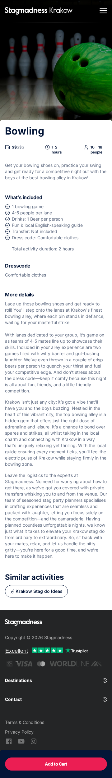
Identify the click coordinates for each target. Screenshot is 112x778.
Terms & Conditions (24, 722)
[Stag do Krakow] (26, 11)
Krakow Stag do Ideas (39, 591)
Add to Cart (56, 764)
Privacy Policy (19, 732)
